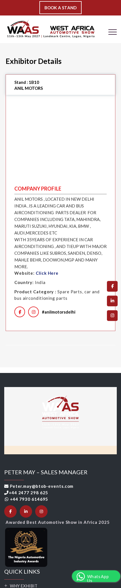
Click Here (47, 273)
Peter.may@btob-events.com (41, 486)
